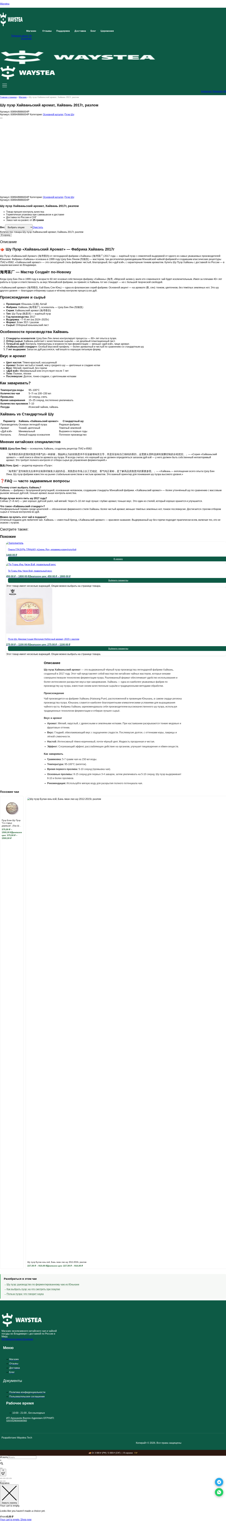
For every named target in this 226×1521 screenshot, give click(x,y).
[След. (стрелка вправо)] (4, 1481)
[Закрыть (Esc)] (10, 1478)
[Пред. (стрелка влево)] (1, 1481)
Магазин (31, 31)
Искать (4, 1457)
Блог (93, 31)
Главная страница (8, 97)
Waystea (4, 3)
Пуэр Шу (69, 114)
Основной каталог (53, 114)
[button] (32, 31)
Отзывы (47, 31)
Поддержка (63, 31)
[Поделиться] (7, 1478)
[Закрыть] (1, 1468)
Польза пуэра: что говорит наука (25, 1294)
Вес (2, 227)
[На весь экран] (4, 1478)
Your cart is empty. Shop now (16, 1519)
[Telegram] (219, 1482)
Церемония (107, 31)
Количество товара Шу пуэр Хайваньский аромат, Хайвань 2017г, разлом (41, 232)
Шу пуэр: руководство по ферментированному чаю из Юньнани (43, 1284)
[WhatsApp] (219, 1492)
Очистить (38, 227)
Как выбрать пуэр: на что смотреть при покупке (33, 1289)
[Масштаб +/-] (1, 1478)
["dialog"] (113, 1501)
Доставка (80, 31)
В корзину (5, 235)
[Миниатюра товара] (1, 118)
